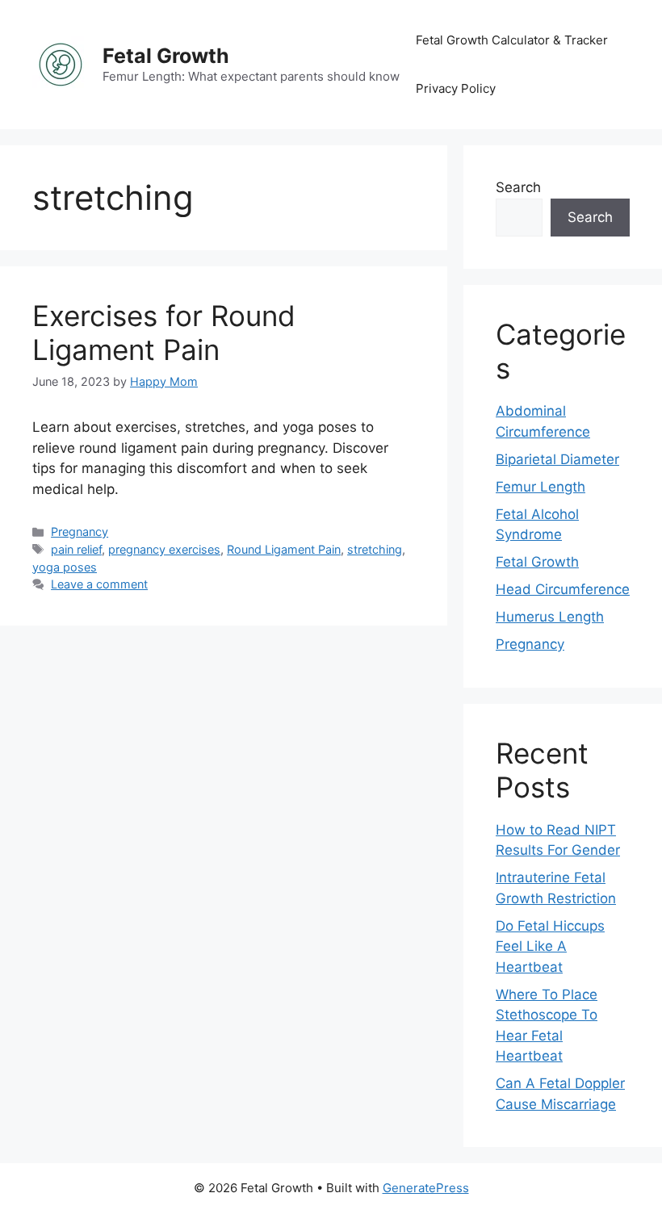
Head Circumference (563, 589)
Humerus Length (550, 617)
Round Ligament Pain (284, 549)
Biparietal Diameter (557, 459)
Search (518, 187)
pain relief (76, 549)
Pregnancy (79, 531)
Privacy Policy (456, 88)
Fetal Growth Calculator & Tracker (512, 40)
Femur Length (540, 487)
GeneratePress (426, 1187)
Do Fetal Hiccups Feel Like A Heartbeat (550, 946)
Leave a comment (99, 584)
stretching (374, 549)
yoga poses (64, 567)
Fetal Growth (166, 56)
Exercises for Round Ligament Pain (163, 332)
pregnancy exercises (164, 549)
